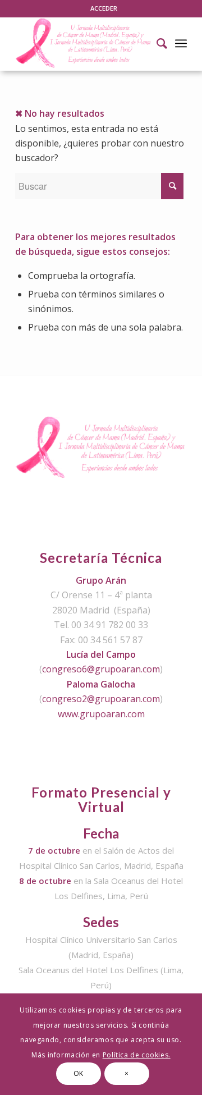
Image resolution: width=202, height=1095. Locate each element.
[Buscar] (156, 43)
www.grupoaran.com (101, 714)
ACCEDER (103, 8)
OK (79, 1073)
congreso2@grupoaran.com (101, 699)
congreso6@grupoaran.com (101, 669)
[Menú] (181, 43)
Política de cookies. (137, 1055)
